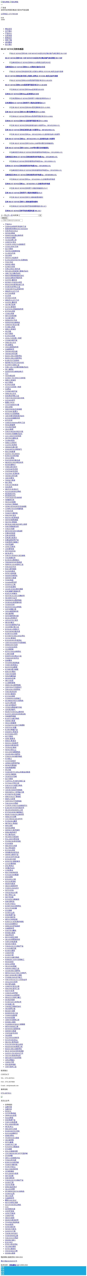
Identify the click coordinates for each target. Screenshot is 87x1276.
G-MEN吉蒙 (9, 654)
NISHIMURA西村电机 (13, 600)
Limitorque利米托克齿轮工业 (15, 226)
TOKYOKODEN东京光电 (14, 398)
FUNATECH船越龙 (12, 899)
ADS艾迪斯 (9, 544)
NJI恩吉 (8, 389)
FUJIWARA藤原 (11, 821)
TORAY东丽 (9, 529)
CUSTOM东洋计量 (12, 405)
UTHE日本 (9, 511)
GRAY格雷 (9, 429)
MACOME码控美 (11, 872)
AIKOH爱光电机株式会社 (14, 416)
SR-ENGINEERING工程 (14, 810)
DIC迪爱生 (9, 345)
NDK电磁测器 (10, 767)
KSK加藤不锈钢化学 (12, 591)
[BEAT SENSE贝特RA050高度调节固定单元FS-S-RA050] (30, 80)
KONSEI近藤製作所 (12, 418)
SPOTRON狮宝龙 (11, 438)
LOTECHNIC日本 (11, 246)
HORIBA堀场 (10, 933)
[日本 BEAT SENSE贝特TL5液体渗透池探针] (26, 197)
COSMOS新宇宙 (11, 340)
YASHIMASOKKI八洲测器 (15, 1024)
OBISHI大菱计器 (11, 447)
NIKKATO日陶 (10, 817)
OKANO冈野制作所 (12, 939)
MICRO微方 (9, 622)
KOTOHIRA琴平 (11, 734)
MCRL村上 (9, 553)
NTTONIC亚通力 (11, 411)
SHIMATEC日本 (11, 320)
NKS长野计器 (10, 1009)
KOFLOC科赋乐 (11, 593)
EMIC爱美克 (9, 901)
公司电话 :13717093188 (9, 14)
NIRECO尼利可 (11, 443)
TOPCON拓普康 (11, 942)
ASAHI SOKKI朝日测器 (14, 589)
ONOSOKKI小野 (11, 892)
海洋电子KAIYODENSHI (14, 363)
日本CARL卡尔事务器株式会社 (16, 367)
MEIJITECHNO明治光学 (14, 462)
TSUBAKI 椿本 (10, 747)
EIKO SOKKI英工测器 (13, 975)
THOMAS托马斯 (11, 351)
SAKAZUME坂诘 (11, 485)
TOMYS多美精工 (11, 665)
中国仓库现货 (10, 533)
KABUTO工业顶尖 (12, 360)
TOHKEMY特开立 (12, 658)
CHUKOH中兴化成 (12, 857)
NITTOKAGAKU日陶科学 (15, 596)
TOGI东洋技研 (10, 427)
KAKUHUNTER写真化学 (14, 808)
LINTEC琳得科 (10, 774)
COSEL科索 (9, 313)
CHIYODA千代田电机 (13, 801)
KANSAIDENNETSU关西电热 (16, 260)
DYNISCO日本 (10, 298)
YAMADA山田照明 (12, 995)
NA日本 (8, 296)
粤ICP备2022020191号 (9, 1261)
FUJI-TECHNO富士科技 (14, 1044)
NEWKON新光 (10, 944)
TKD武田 (8, 1035)
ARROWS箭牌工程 (12, 1020)
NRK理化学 (9, 935)
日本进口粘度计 (11, 538)
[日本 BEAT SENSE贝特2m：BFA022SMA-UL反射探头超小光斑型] (34, 134)
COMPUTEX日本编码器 (14, 509)
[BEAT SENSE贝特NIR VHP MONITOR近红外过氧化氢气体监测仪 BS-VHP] (38, 53)
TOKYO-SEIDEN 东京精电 (15, 555)
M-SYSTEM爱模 (11, 667)
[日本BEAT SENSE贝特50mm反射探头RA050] (26, 89)
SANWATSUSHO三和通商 (15, 725)
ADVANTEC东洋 (11, 620)
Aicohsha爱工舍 (11, 240)
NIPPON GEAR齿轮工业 (14, 564)
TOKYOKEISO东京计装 (14, 431)
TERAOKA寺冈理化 (12, 689)
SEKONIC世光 (10, 515)
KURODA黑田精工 (12, 560)
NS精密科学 (9, 349)
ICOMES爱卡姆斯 (11, 669)
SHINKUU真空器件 (12, 830)
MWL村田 (9, 407)
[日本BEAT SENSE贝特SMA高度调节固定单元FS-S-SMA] (31, 116)
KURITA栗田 (10, 950)
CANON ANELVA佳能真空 (15, 244)
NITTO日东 (9, 890)
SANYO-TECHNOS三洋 (14, 1053)
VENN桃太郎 (10, 376)
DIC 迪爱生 (9, 369)
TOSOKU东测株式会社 (13, 434)
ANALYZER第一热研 (13, 387)
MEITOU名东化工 (12, 489)
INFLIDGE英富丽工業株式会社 (16, 271)
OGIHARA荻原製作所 (13, 602)
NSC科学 (8, 255)
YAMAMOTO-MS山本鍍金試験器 (17, 772)
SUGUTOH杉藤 (11, 908)
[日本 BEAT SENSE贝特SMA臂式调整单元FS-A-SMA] (29, 107)
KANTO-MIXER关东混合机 (15, 714)
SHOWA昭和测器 (11, 520)
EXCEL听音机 (10, 881)
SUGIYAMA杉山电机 (13, 491)
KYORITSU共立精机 (13, 794)
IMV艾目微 (9, 897)
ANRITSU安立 (10, 242)
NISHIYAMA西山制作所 (14, 235)
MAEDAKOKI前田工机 (14, 1046)
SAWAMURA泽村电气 (13, 449)
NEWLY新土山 (10, 750)
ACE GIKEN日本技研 (13, 436)
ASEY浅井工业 (10, 1067)
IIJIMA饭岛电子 (11, 832)
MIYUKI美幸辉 (11, 316)
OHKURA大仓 (10, 342)
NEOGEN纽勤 (10, 502)
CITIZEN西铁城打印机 (13, 707)
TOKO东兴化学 (11, 692)
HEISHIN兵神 (10, 678)
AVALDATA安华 (11, 982)
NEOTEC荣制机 (11, 522)
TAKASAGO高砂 (11, 803)
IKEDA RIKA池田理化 (13, 356)
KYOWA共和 (10, 311)
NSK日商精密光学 (12, 526)
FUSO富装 (9, 843)
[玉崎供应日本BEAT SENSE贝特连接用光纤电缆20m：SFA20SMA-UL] (36, 152)
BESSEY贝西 (10, 1011)
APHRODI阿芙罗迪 (12, 763)
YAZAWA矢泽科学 (12, 1038)
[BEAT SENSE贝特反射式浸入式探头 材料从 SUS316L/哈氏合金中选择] (36, 71)
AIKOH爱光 (9, 478)
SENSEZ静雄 (10, 233)
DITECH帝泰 (10, 964)
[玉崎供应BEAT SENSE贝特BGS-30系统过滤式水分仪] (30, 62)
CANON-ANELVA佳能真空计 (16, 805)
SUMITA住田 (10, 267)
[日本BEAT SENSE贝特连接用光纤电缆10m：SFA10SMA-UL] (32, 161)
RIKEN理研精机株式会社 (14, 275)
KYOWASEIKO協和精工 (14, 812)
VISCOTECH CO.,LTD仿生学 (16, 980)
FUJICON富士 (10, 904)
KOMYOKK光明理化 (13, 906)
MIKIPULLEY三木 (12, 291)
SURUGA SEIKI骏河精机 (14, 921)
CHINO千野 (9, 1062)
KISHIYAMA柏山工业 (13, 656)
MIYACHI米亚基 (11, 919)
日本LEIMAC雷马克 (12, 269)
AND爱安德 (9, 549)
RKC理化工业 (10, 895)
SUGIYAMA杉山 (11, 1040)
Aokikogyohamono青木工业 (15, 422)
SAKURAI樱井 (10, 930)
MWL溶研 (9, 826)
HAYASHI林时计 (11, 924)
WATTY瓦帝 (9, 991)
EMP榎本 (8, 660)
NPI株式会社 (10, 868)
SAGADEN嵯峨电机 (12, 752)
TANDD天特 (10, 605)
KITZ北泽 (8, 420)
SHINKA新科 (10, 264)
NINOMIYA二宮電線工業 (14, 792)
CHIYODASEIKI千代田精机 (15, 642)
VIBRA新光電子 (11, 467)
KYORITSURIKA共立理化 (15, 636)
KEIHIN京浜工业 (11, 1013)
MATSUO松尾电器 (12, 517)
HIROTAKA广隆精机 (13, 796)
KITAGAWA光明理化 (13, 651)
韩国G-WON (9, 402)
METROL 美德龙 (11, 823)
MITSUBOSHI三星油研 (13, 531)
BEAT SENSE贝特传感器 (14, 1051)
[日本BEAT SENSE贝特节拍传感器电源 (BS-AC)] (27, 206)
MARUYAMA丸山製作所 (14, 712)
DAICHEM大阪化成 (12, 460)
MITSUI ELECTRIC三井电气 (15, 973)
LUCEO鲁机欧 (10, 863)
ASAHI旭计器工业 (12, 627)
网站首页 (8, 29)
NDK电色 (8, 487)
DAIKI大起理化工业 (12, 287)
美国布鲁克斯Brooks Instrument (16, 229)
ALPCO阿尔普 (10, 703)
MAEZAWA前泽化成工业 (14, 284)
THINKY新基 (10, 480)
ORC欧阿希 (9, 613)
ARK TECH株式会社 (13, 273)
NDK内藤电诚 (10, 676)
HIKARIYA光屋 (11, 846)
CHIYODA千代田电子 (13, 687)
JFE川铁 (8, 331)
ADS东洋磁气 (10, 709)
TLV (6, 374)
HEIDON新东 (10, 884)
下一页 (10, 215)
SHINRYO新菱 (10, 578)
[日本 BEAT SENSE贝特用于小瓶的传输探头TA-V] (28, 188)
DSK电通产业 (10, 915)
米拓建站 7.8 (14, 1265)
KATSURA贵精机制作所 (14, 309)
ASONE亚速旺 (10, 587)
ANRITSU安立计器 (12, 325)
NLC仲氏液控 (10, 848)
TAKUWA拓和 (10, 674)
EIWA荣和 (9, 877)
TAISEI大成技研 (11, 1015)
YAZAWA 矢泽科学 (12, 473)
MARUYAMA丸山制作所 (14, 814)
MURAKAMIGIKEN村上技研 (16, 524)
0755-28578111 (6, 1093)
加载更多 (4, 218)
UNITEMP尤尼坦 (11, 469)
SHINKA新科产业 (11, 855)
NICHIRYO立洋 (11, 598)
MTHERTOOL (10, 493)
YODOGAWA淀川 (12, 888)
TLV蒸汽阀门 (10, 318)
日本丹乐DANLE (11, 231)
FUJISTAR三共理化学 (13, 1002)
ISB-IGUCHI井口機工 (13, 997)
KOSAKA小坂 (10, 879)
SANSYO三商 (10, 584)
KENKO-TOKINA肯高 (13, 282)
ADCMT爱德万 (10, 705)
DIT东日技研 (10, 1000)
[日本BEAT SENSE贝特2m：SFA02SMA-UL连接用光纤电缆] (32, 179)
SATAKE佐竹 (10, 400)
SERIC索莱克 (10, 738)
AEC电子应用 (10, 304)
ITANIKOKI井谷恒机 (13, 841)
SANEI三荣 (9, 955)
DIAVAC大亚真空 (11, 258)
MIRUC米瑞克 (10, 329)
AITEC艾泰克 (10, 546)
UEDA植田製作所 (11, 611)
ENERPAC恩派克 (11, 732)
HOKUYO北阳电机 (12, 414)
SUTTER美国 (10, 293)
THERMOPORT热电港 (13, 562)
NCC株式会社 (10, 834)
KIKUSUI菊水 (10, 671)
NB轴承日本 (9, 500)
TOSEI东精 (9, 580)
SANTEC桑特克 (11, 280)
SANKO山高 (10, 913)
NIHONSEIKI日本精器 (13, 409)
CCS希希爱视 (10, 683)
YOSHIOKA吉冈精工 (13, 698)
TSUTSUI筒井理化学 (13, 1055)
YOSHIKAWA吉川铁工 (13, 977)
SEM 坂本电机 (10, 1064)
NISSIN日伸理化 (11, 576)
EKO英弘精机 (10, 984)
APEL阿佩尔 (10, 1060)
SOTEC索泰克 (10, 694)
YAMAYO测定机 (11, 513)
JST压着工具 (10, 1004)
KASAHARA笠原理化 (13, 640)
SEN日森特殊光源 (12, 616)
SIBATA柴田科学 (11, 886)
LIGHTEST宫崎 (11, 776)
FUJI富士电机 (10, 327)
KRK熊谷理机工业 (12, 396)
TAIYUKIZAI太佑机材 (13, 497)
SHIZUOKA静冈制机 (13, 685)
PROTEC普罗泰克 (12, 1042)
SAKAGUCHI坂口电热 (13, 785)
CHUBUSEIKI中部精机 (13, 790)
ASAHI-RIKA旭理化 (12, 754)
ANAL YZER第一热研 (13, 338)
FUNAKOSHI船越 (12, 875)
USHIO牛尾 (9, 953)
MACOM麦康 (10, 451)
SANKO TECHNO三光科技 (15, 378)
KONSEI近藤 (10, 1017)
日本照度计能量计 (12, 542)
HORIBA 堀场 (10, 1022)
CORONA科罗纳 (11, 993)
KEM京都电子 (10, 465)
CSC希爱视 (9, 649)
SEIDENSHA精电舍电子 (14, 371)
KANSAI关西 (10, 336)
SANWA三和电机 (11, 504)
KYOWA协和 (10, 696)
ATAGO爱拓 (9, 458)
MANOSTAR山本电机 (13, 607)
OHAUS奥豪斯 (10, 723)
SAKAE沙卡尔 (10, 567)
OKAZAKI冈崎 (10, 966)
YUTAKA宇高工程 (12, 783)
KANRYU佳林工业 (12, 365)
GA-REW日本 (10, 253)
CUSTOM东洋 (10, 761)
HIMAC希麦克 (10, 741)
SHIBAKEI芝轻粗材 (12, 926)
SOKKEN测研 (10, 238)
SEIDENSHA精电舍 (12, 322)
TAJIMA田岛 (10, 440)
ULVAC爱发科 (10, 307)
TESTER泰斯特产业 (12, 625)
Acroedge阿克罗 (11, 582)
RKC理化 (8, 482)
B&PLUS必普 (10, 799)
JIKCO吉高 (9, 680)
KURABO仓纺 (10, 859)
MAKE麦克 (9, 962)
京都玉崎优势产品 (12, 540)
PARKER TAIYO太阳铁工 (14, 959)
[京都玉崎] (43, 2)
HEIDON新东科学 (12, 745)
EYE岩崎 (8, 910)
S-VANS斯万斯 (10, 948)
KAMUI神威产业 (11, 730)
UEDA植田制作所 (11, 347)
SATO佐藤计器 (10, 609)
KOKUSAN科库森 (12, 456)
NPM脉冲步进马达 (12, 852)
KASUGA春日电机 (12, 718)
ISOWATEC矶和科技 (12, 1029)
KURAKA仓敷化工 (12, 629)
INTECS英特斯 (10, 573)
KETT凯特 (9, 249)
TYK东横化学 (10, 558)
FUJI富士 (8, 759)
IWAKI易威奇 (10, 425)
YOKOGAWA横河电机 (13, 756)
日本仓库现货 (10, 535)
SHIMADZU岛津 (11, 645)
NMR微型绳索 (10, 716)
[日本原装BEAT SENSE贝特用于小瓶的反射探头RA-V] (30, 98)
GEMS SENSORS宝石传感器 (15, 506)
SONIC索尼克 (10, 917)
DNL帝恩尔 (9, 866)
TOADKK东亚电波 (12, 663)
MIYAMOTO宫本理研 (13, 1058)
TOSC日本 (9, 262)
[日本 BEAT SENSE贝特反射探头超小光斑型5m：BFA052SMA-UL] (34, 125)
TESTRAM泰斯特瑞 (12, 251)
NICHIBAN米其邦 (12, 837)
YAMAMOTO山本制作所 (14, 289)
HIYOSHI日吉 (10, 551)
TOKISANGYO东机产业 (14, 946)
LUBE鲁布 (9, 870)
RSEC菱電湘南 (10, 569)
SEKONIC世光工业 (12, 988)
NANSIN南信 (10, 571)
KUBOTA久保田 (11, 634)
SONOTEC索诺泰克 (12, 861)
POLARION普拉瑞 (12, 839)
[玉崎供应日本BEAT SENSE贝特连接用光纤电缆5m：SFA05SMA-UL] (35, 170)
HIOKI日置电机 (11, 765)
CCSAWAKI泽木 (11, 647)
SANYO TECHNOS (12, 454)
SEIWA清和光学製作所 (13, 278)
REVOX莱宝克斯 (11, 937)
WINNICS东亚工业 (12, 968)
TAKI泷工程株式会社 (13, 1006)
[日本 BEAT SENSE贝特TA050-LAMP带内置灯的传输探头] (31, 143)
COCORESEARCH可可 (13, 819)
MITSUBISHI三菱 (11, 1026)
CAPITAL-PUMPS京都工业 (15, 781)
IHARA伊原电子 (11, 618)
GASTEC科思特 (11, 445)
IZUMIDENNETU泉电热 (14, 701)
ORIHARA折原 (10, 788)
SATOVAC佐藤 (10, 727)
